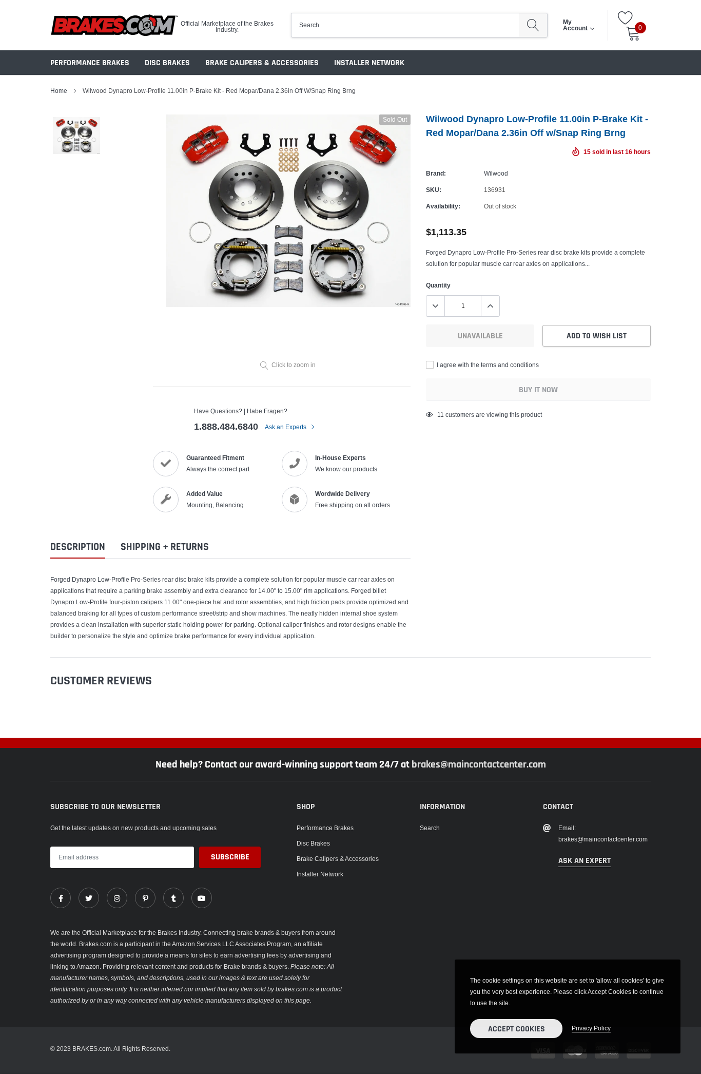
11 (440, 414)
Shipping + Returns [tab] (165, 547)
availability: (443, 206)
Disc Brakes (167, 62)
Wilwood (496, 173)
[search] (533, 25)
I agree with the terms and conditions (487, 365)
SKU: (433, 190)
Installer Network (369, 62)
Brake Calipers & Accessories (262, 62)
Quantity (438, 285)
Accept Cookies (516, 1029)
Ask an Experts (286, 427)
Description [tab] (77, 547)
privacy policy (591, 1028)
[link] (60, 898)
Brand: (436, 173)
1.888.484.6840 (226, 426)
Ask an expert (584, 860)
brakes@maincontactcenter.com (479, 764)
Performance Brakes (89, 62)
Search (430, 828)
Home (58, 90)
